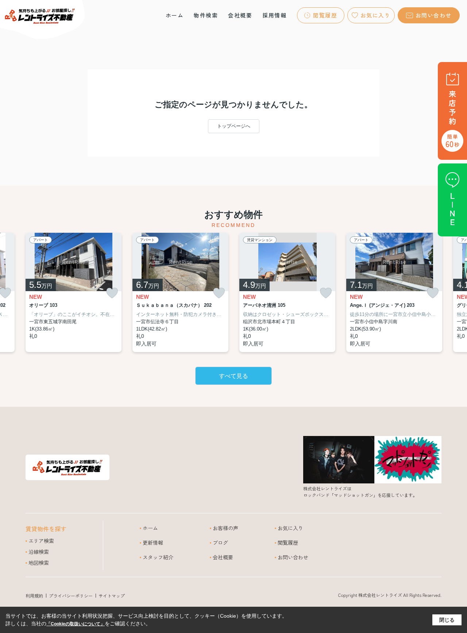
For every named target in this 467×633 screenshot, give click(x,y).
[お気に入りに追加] (112, 293)
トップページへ (233, 126)
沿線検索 (38, 551)
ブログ (220, 542)
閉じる (447, 620)
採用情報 (274, 15)
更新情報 (153, 542)
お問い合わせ (434, 15)
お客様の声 (225, 528)
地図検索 (38, 562)
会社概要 (240, 15)
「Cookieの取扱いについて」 (75, 623)
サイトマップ (112, 596)
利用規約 (34, 596)
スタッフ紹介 (158, 557)
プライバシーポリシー (71, 596)
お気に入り (375, 15)
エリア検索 (41, 540)
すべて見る (233, 376)
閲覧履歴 (325, 15)
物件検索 (206, 15)
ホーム (175, 15)
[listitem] (73, 292)
